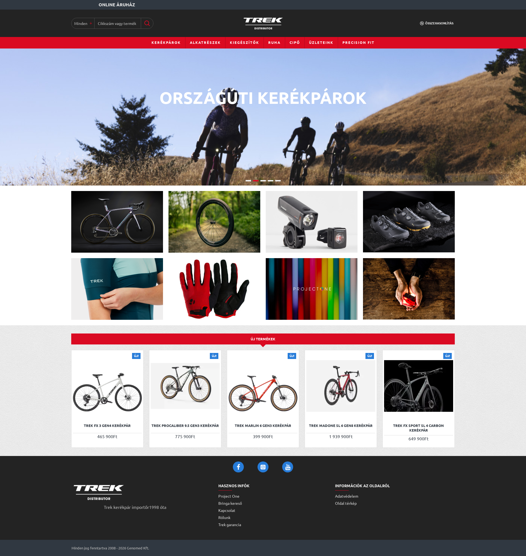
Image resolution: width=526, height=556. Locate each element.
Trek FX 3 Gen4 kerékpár (107, 425)
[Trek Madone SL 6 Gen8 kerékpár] (340, 386)
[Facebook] (238, 466)
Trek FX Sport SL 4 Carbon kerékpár (418, 427)
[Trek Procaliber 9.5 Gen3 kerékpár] (185, 386)
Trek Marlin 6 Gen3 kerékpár (263, 425)
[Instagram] (263, 466)
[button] (77, 413)
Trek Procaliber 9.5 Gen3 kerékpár (185, 425)
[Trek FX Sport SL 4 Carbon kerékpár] (418, 386)
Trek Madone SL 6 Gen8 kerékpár (341, 425)
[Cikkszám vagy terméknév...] (147, 23)
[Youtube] (287, 466)
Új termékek (263, 339)
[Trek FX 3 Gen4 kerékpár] (107, 386)
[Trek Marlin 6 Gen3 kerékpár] (263, 386)
